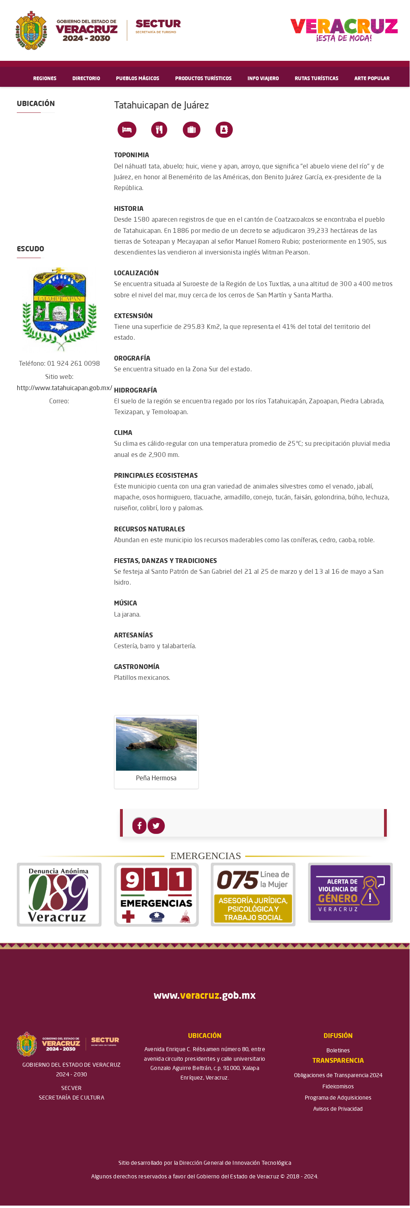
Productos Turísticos (203, 78)
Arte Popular (372, 78)
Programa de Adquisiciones (338, 1098)
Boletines (338, 1051)
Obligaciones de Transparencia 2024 (338, 1075)
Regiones (44, 78)
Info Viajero (263, 78)
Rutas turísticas (316, 78)
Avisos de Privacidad (338, 1109)
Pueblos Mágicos (137, 78)
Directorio (86, 78)
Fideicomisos (338, 1087)
